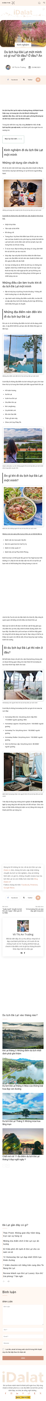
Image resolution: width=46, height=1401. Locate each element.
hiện (19, 139)
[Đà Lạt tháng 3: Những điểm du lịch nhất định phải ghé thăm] (23, 1035)
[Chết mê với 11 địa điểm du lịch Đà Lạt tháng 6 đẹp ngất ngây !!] (23, 1141)
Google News (9, 888)
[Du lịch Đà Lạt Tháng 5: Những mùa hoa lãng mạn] (23, 1106)
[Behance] (21, 952)
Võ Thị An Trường (19, 67)
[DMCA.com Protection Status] (23, 1398)
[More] (38, 79)
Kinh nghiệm (23, 44)
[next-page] (7, 1165)
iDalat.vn (7, 870)
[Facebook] (24, 952)
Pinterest (34, 885)
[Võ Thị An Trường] (9, 67)
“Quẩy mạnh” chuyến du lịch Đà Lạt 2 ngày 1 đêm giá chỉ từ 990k (12, 911)
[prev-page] (4, 1165)
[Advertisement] (23, 592)
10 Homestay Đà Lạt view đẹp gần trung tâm (35, 910)
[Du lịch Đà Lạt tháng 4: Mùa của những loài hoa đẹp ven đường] (23, 1071)
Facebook (25, 885)
